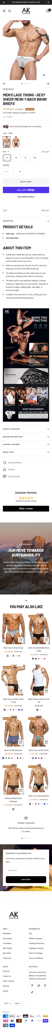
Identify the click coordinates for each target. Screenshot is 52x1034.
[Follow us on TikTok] (32, 992)
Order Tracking (8, 981)
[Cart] (47, 11)
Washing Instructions (13, 437)
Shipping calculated (20, 113)
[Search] (9, 11)
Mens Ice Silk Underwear (13, 750)
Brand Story (8, 452)
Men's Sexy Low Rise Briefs (39, 750)
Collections (7, 958)
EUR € (6, 1003)
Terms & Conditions (36, 958)
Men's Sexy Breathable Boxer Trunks (38, 649)
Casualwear (7, 943)
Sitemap (6, 986)
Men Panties (7, 948)
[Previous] (4, 84)
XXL (34, 158)
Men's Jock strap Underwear (39, 796)
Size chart (45, 151)
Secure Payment (14, 476)
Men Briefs (7, 953)
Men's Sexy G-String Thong (13, 648)
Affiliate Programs (35, 938)
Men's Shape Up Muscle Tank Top (38, 700)
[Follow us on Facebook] (32, 985)
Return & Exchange (35, 953)
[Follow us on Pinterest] (45, 985)
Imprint (5, 991)
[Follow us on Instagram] (38, 985)
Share (5, 210)
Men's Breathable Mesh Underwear (13, 799)
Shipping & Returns (11, 444)
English (17, 1003)
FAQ (30, 933)
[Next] (48, 84)
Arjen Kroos (8, 89)
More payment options (26, 196)
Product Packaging (11, 429)
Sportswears (7, 938)
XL (25, 158)
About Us (6, 971)
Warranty (11, 469)
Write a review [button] (26, 508)
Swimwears (7, 933)
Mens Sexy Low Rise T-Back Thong (13, 700)
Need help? (45, 210)
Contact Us (7, 976)
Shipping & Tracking (36, 948)
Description (8, 221)
